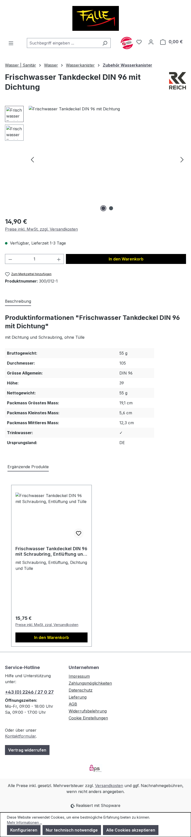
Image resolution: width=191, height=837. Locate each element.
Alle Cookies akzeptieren (130, 830)
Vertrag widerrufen (27, 750)
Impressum (79, 676)
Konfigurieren (23, 830)
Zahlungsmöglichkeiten (90, 683)
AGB (73, 704)
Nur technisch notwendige (72, 830)
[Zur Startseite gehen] (95, 18)
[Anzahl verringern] (10, 259)
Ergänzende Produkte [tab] (28, 466)
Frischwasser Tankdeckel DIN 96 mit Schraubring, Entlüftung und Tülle (51, 551)
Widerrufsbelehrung (88, 711)
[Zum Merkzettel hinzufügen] (79, 533)
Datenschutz (81, 690)
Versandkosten (109, 785)
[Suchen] (105, 43)
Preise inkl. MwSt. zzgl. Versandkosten (41, 229)
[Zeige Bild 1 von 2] (103, 208)
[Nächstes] (182, 159)
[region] (95, 159)
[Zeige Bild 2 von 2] (111, 208)
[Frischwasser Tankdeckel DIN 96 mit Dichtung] (107, 159)
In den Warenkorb (126, 258)
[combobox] (63, 43)
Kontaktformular (20, 736)
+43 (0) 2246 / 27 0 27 (29, 692)
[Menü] (11, 43)
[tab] (18, 301)
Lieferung (78, 697)
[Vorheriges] (32, 159)
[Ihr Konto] (151, 42)
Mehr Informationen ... (24, 822)
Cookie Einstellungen (88, 717)
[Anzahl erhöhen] (59, 259)
